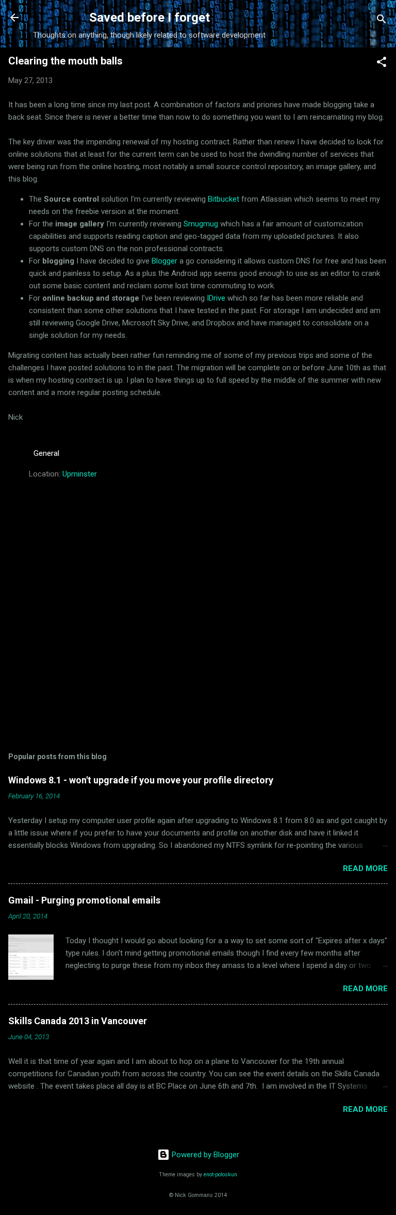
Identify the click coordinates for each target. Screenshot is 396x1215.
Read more (365, 868)
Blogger (164, 261)
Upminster (79, 474)
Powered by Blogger (204, 1154)
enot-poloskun (220, 1174)
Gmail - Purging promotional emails (84, 900)
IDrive (216, 298)
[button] (381, 64)
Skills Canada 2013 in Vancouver (77, 1020)
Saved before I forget (149, 17)
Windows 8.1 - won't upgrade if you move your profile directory (140, 780)
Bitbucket (223, 199)
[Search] (381, 21)
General (46, 453)
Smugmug (201, 223)
